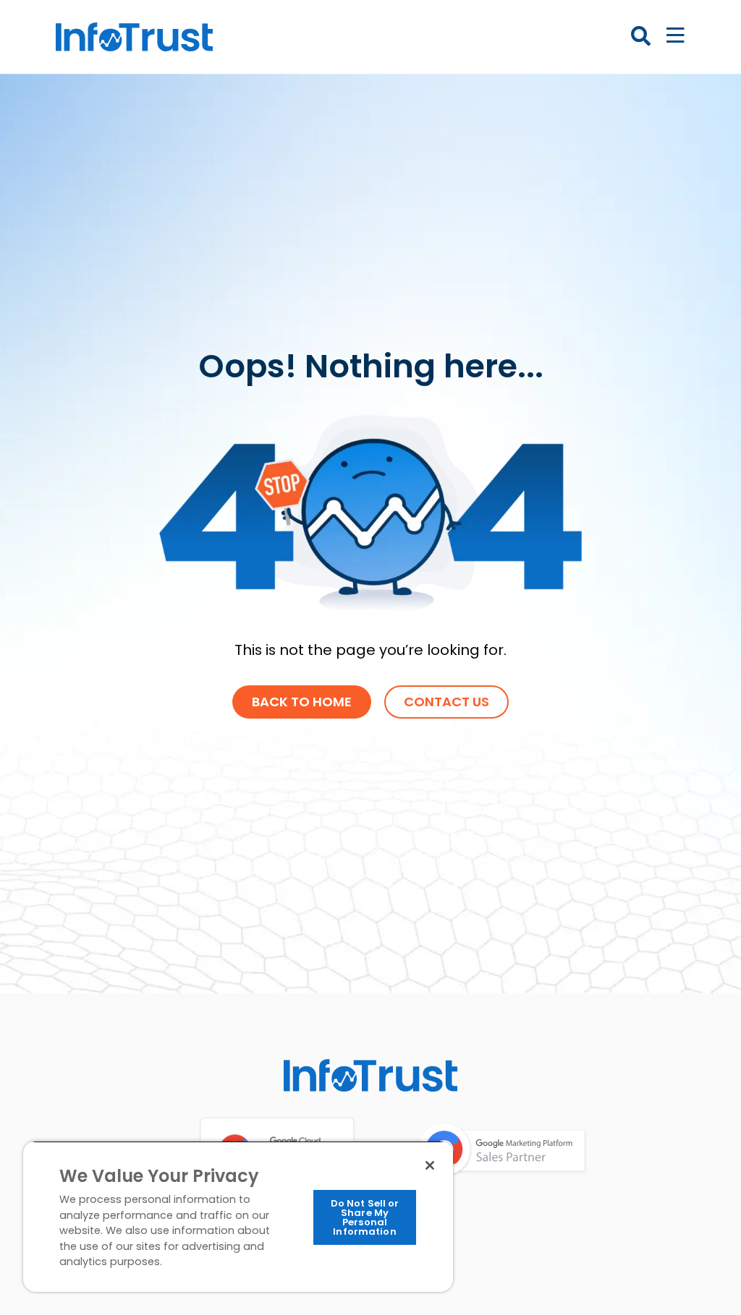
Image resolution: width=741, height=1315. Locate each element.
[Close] (430, 1165)
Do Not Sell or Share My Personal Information (365, 1217)
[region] (238, 1216)
